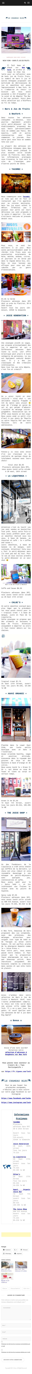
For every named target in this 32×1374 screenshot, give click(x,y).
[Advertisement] (16, 1234)
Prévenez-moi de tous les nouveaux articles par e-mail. (15, 1352)
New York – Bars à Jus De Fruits (16, 60)
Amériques (10, 57)
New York (17, 57)
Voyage (23, 57)
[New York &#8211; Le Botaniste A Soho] (7, 1265)
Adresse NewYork (15, 1288)
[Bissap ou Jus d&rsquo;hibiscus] (7, 1276)
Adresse (5, 1288)
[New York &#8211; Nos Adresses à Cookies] (21, 1265)
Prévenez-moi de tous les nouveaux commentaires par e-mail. (15, 1345)
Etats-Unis (26, 1288)
